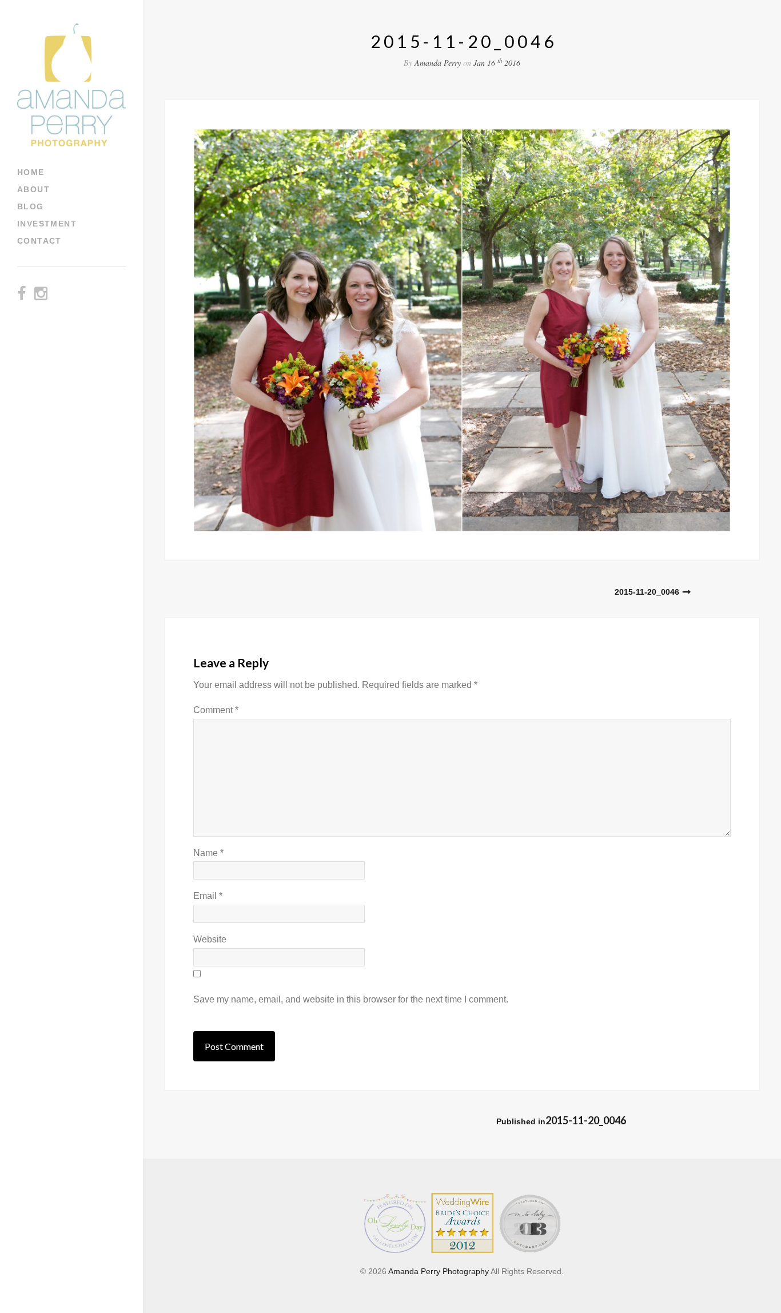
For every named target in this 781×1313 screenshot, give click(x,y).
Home (31, 172)
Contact (39, 240)
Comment (215, 710)
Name (208, 853)
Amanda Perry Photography (438, 1271)
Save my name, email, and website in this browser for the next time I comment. (350, 999)
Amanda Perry (438, 62)
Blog (30, 206)
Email (207, 896)
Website (209, 939)
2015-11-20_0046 (647, 591)
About (33, 189)
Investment (47, 223)
